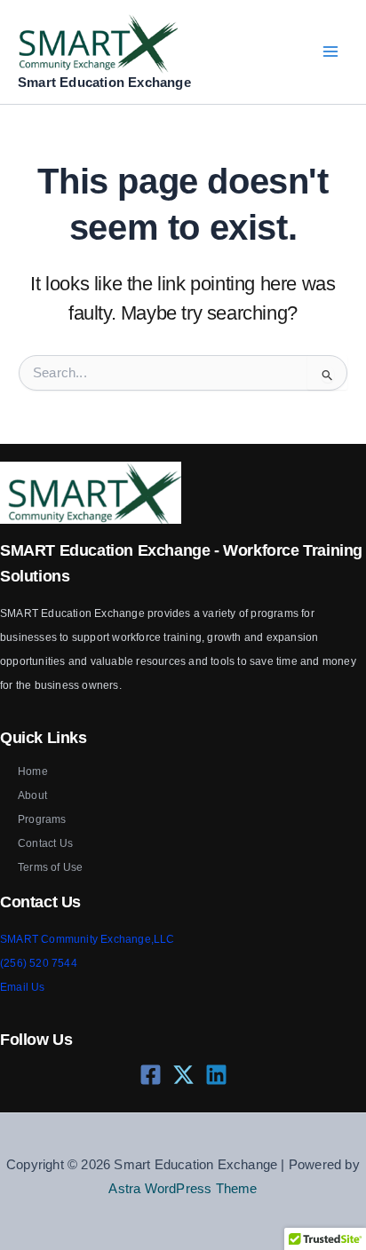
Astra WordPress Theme (182, 1189)
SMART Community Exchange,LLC (87, 939)
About (32, 795)
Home (33, 771)
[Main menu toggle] (330, 52)
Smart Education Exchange (104, 82)
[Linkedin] (216, 1075)
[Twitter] (183, 1075)
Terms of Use (50, 867)
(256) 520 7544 (38, 963)
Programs (42, 819)
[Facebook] (150, 1075)
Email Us (22, 987)
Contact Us (45, 843)
